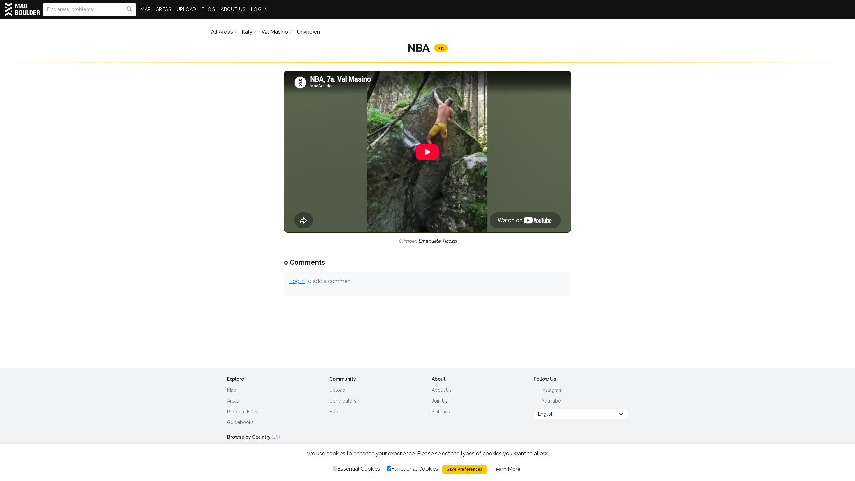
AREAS (163, 9)
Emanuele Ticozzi (437, 241)
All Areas (222, 32)
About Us (442, 390)
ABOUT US (233, 9)
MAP (145, 9)
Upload (337, 390)
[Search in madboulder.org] (129, 9)
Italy (247, 32)
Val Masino (274, 32)
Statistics (441, 411)
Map (231, 390)
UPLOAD (186, 9)
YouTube (550, 401)
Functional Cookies (414, 469)
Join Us (440, 401)
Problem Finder (244, 411)
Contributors (342, 401)
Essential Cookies (358, 469)
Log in (297, 281)
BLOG (208, 9)
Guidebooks (240, 422)
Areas (233, 401)
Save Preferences (464, 469)
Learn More (506, 469)
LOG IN (259, 9)
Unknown (308, 32)
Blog (334, 411)
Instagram (551, 390)
